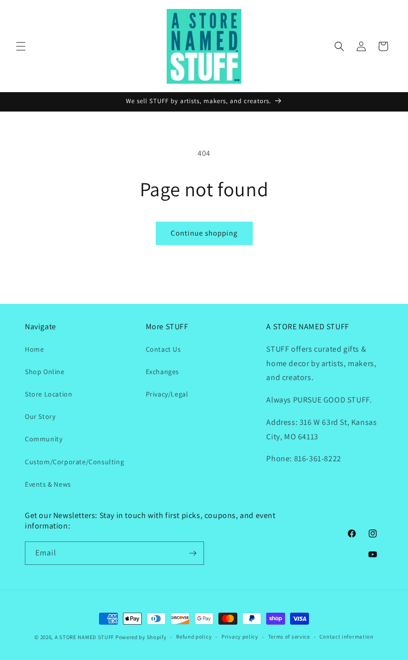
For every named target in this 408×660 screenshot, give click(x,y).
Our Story (40, 416)
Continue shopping (204, 233)
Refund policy (193, 636)
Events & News (48, 484)
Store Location (48, 394)
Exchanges (162, 371)
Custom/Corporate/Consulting (74, 461)
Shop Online (45, 371)
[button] (21, 46)
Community (43, 438)
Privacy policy (239, 636)
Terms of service (289, 636)
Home (34, 349)
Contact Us (163, 349)
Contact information (346, 636)
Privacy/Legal (167, 394)
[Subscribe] (193, 553)
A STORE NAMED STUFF (84, 637)
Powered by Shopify (141, 637)
